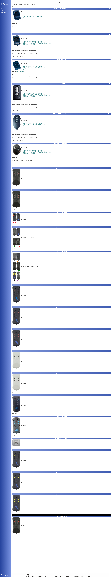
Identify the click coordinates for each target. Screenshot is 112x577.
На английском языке (20, 21)
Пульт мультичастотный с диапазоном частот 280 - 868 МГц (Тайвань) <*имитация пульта (37, 18)
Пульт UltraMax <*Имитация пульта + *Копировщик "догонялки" (33, 16)
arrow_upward (110, 575)
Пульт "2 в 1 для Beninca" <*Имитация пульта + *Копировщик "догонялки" (34, 17)
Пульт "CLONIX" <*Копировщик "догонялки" (29, 44)
